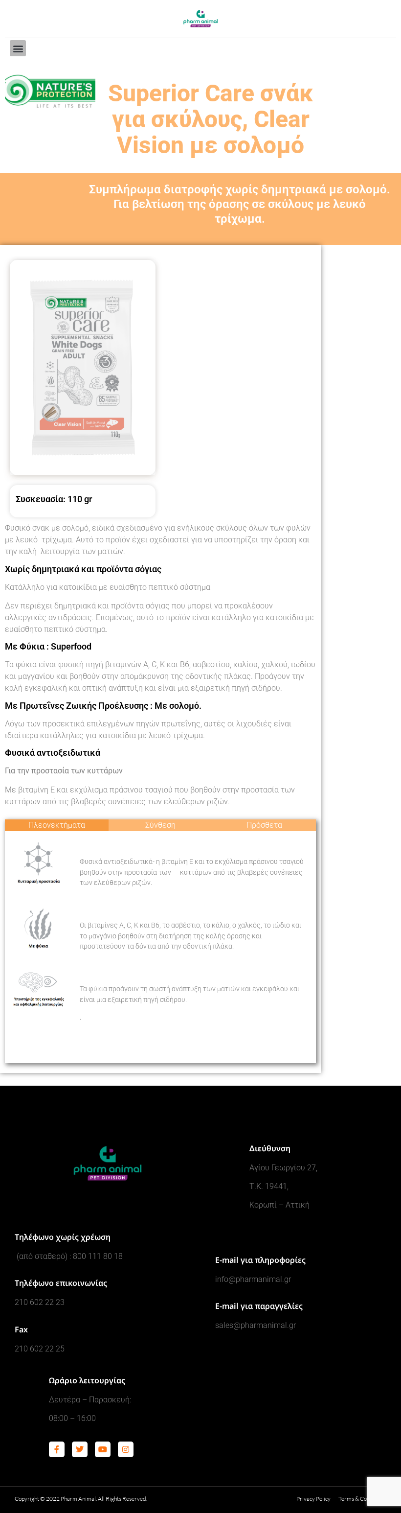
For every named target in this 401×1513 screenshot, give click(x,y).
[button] (18, 48)
